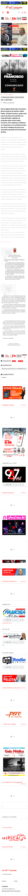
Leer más (14, 39)
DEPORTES (14, 27)
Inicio (2, 94)
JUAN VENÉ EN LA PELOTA (11, 688)
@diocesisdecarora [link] (5, 241)
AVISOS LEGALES (8, 493)
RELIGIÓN (10, 94)
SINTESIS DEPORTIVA (9, 581)
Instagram (4, 881)
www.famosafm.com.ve (7, 623)
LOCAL (5, 94)
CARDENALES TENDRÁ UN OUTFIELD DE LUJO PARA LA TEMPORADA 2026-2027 (14, 33)
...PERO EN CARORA (9, 724)
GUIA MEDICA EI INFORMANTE (12, 782)
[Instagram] (19, 12)
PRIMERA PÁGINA (8, 405)
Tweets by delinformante (7, 827)
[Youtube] (22, 12)
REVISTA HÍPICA (7, 847)
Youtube (15, 881)
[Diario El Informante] (8, 13)
